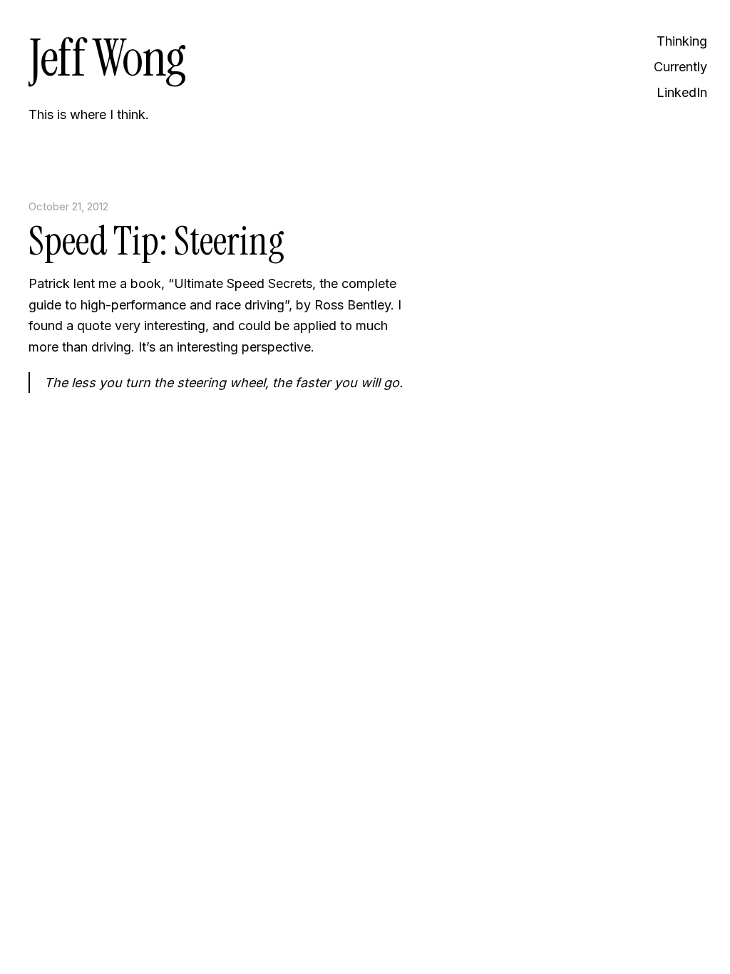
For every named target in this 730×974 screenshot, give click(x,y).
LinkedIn (682, 92)
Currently (680, 66)
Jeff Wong (107, 58)
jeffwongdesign (221, 539)
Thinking (682, 41)
